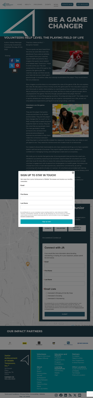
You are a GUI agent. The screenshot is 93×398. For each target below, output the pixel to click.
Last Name (24, 203)
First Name (24, 194)
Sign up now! (46, 222)
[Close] (73, 173)
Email (22, 185)
